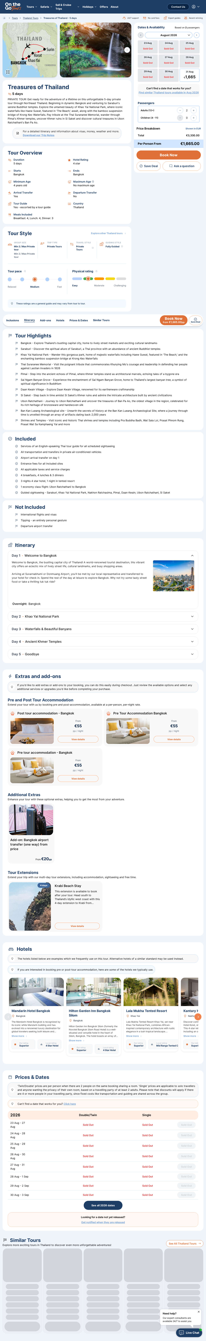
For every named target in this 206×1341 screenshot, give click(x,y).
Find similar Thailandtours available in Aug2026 (169, 92)
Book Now (169, 155)
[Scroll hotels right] (197, 1016)
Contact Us (178, 6)
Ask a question (184, 166)
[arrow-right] (197, 35)
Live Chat (192, 1332)
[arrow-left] (141, 35)
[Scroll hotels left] (8, 1016)
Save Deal (151, 166)
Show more (18, 1036)
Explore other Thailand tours (107, 233)
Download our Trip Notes (38, 135)
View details (78, 739)
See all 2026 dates (103, 1205)
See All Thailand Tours (183, 1243)
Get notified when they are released (103, 1222)
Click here (70, 1103)
